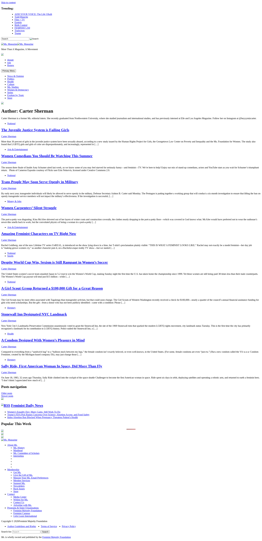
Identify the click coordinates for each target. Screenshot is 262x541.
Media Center (19, 497)
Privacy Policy (69, 526)
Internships (18, 456)
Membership (13, 469)
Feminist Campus (21, 513)
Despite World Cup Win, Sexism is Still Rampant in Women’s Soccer (54, 262)
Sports (10, 256)
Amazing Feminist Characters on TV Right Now (38, 234)
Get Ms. (17, 472)
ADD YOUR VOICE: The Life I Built (33, 14)
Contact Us (18, 502)
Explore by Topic (15, 95)
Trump (18, 33)
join (9, 62)
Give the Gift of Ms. (23, 475)
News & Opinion (15, 76)
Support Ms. (19, 483)
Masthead (18, 450)
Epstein (18, 22)
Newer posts (7, 396)
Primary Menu (8, 71)
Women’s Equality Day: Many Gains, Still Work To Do (33, 412)
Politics (10, 79)
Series (10, 92)
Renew (10, 65)
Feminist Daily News (27, 405)
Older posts (6, 393)
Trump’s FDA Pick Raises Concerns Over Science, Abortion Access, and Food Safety (48, 414)
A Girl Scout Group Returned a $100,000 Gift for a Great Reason (52, 288)
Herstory (11, 307)
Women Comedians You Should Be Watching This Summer (47, 156)
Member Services (21, 480)
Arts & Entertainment (17, 149)
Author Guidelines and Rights (21, 526)
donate (10, 60)
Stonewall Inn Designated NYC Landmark (34, 314)
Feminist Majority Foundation (27, 510)
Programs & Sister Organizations (23, 508)
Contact (11, 494)
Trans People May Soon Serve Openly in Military (39, 182)
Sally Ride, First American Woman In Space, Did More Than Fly (51, 366)
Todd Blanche (21, 17)
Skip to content (8, 2)
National (11, 123)
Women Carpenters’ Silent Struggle (29, 208)
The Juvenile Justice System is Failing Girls (35, 130)
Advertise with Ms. (22, 505)
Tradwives (20, 30)
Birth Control (21, 25)
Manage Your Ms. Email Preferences (30, 477)
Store (9, 98)
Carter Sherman (8, 136)
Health (10, 81)
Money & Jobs (14, 201)
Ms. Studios (13, 87)
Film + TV (20, 19)
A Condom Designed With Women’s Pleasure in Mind (43, 340)
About (12, 445)
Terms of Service (49, 526)
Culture (10, 84)
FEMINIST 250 (22, 28)
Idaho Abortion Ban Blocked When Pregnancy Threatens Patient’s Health (42, 417)
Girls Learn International (25, 516)
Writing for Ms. (20, 499)
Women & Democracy (18, 89)
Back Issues (19, 488)
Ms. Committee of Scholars (26, 453)
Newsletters (19, 486)
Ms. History (19, 447)
